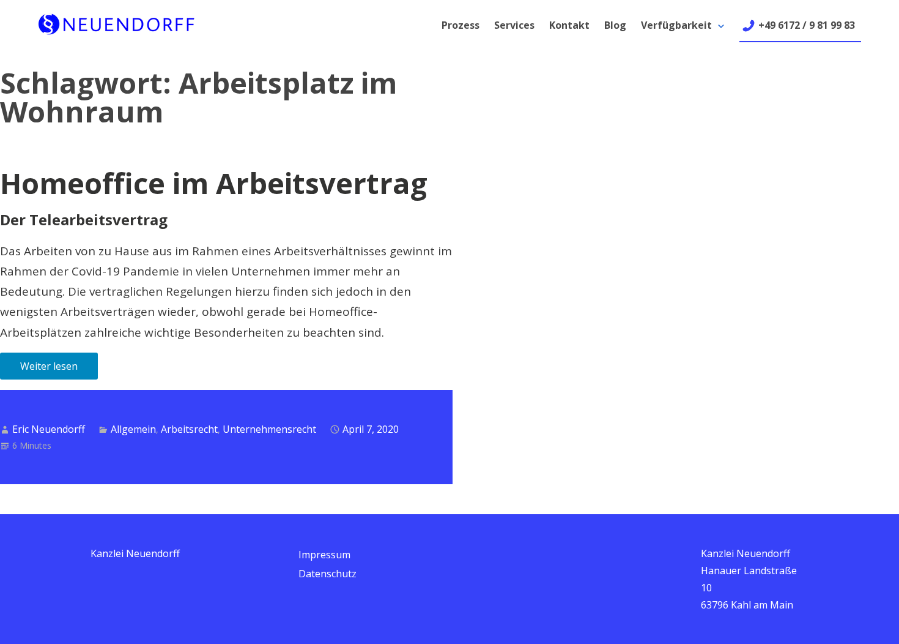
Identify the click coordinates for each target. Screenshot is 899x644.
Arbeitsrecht (189, 429)
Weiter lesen (49, 366)
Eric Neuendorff (48, 429)
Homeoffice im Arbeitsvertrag (213, 183)
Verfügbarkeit (676, 25)
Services (514, 25)
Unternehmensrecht (269, 429)
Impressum (324, 554)
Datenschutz (327, 573)
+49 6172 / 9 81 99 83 (806, 25)
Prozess (460, 25)
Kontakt (569, 25)
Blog (615, 25)
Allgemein (133, 429)
